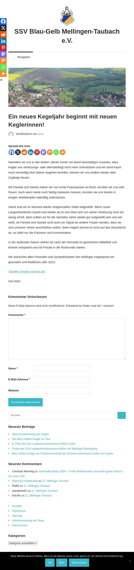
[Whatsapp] (56, 152)
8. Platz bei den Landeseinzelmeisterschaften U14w (43, 443)
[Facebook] (11, 152)
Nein (62, 562)
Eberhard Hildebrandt (25, 481)
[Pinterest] (37, 152)
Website (13, 390)
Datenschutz (19, 525)
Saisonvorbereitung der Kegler (30, 434)
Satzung (17, 515)
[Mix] (50, 152)
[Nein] (130, 560)
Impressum (19, 510)
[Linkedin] (31, 152)
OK (50, 562)
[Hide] (1, 80)
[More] (62, 152)
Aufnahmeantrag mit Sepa (28, 520)
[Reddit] (24, 152)
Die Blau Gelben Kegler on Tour (31, 439)
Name (13, 368)
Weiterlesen (79, 562)
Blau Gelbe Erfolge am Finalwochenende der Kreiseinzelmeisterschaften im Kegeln (62, 453)
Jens (41, 133)
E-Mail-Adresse (19, 379)
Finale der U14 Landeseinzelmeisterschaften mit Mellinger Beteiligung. (55, 448)
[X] (18, 152)
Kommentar (16, 315)
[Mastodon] (43, 152)
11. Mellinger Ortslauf (55, 481)
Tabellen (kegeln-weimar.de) (26, 271)
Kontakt (16, 505)
